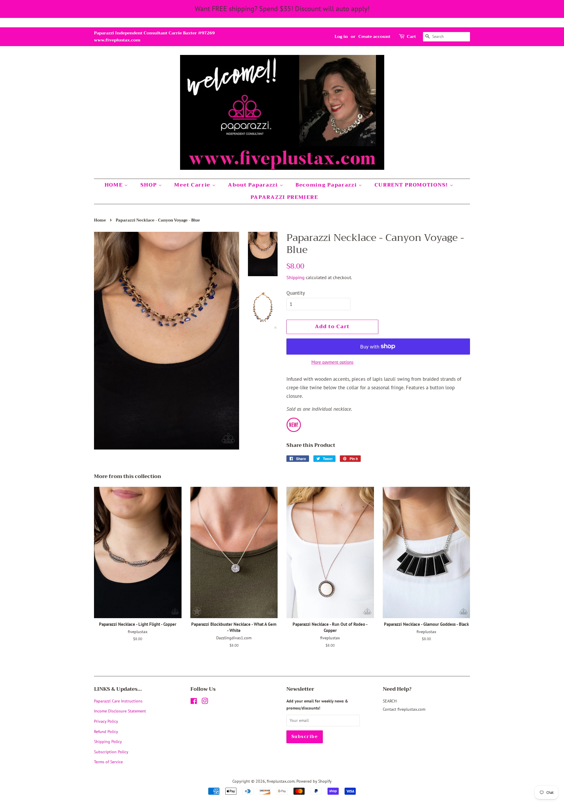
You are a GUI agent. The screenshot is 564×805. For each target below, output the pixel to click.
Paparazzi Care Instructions (118, 701)
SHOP (149, 185)
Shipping (295, 277)
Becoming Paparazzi (327, 185)
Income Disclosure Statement (120, 711)
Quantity (295, 293)
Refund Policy (106, 731)
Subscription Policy (111, 751)
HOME (115, 185)
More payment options (332, 362)
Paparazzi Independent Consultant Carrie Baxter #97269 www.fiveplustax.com (154, 36)
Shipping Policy (108, 741)
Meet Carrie (193, 185)
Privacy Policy (106, 721)
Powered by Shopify (314, 781)
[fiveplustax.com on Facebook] (193, 702)
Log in (341, 36)
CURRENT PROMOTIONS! (412, 185)
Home (100, 220)
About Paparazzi (253, 185)
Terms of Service (108, 761)
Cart (411, 36)
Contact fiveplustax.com (404, 709)
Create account (374, 36)
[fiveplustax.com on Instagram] (205, 702)
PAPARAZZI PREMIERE (284, 197)
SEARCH (390, 701)
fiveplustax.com (281, 781)
